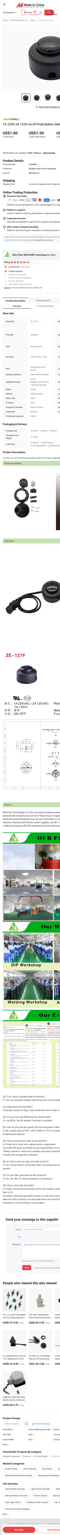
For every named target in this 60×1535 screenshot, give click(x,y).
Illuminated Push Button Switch (18, 1475)
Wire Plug (7, 1434)
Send (27, 1267)
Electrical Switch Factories (16, 1495)
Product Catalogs (42, 1423)
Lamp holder (8, 1439)
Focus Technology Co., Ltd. (35, 1524)
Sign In (7, 287)
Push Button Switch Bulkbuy (17, 1509)
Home (5, 20)
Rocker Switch (11, 1468)
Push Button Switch (46, 20)
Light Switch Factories (40, 1489)
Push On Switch (40, 1495)
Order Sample (49, 153)
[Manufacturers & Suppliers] (30, 5)
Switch (32, 20)
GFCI (30, 1439)
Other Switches (29, 1468)
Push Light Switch (13, 1502)
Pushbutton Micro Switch (37, 1502)
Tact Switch (47, 1468)
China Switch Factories (15, 1489)
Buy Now (19, 1529)
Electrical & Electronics (18, 20)
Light (30, 1434)
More (5, 1514)
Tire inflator (8, 1429)
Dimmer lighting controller (39, 1429)
